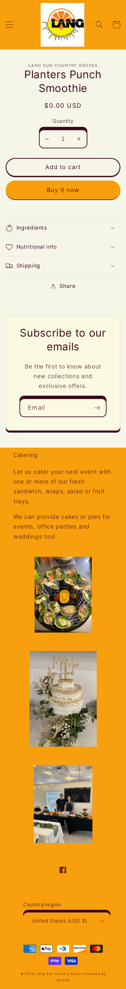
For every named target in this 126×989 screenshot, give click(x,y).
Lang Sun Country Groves (60, 974)
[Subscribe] (97, 407)
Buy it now (63, 189)
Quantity (63, 121)
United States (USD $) (59, 921)
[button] (9, 24)
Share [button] (67, 286)
